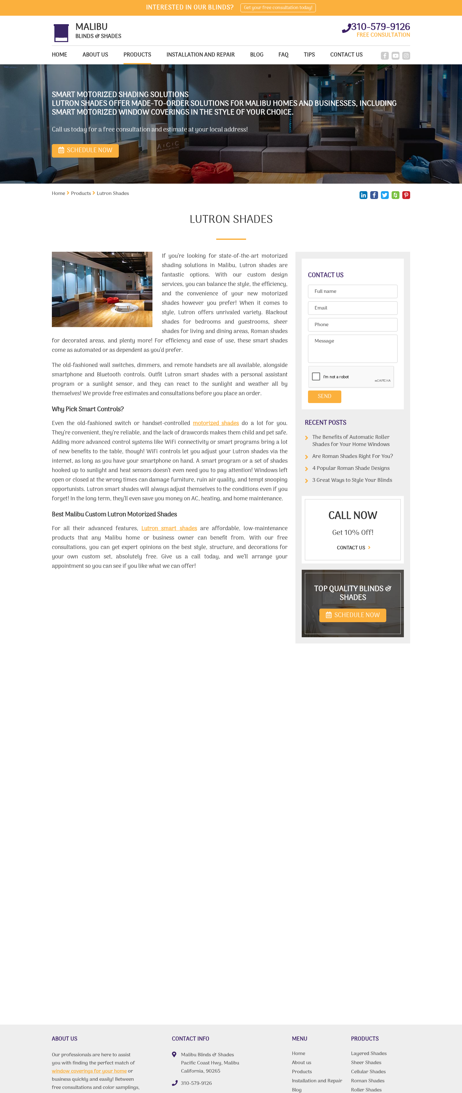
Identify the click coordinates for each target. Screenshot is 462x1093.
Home (59, 55)
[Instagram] (406, 56)
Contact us (351, 548)
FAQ (283, 55)
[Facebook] (385, 56)
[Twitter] (385, 195)
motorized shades (216, 423)
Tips (309, 55)
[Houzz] (395, 195)
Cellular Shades (368, 1072)
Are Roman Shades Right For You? (352, 456)
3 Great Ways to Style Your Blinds (352, 480)
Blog (256, 55)
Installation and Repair (201, 55)
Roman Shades (367, 1081)
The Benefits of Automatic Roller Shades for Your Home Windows (351, 441)
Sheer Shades (366, 1063)
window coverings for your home (89, 1071)
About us (95, 55)
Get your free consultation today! (278, 8)
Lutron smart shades (169, 528)
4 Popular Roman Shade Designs (351, 468)
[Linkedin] (363, 195)
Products (137, 55)
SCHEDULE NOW (356, 616)
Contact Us (346, 55)
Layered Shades (369, 1054)
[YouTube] (395, 56)
